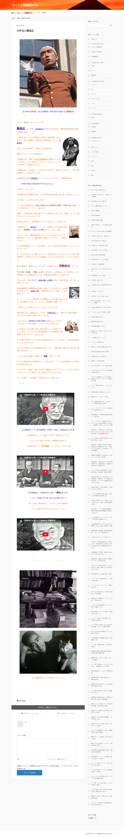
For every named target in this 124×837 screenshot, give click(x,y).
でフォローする (31, 713)
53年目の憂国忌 (95, 210)
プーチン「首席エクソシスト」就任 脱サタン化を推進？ (101, 764)
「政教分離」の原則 (44, 280)
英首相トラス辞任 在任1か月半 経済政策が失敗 (101, 797)
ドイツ (93, 103)
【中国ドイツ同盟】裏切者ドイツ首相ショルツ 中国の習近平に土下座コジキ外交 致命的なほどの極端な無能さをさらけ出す (101, 544)
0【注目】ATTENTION (97, 43)
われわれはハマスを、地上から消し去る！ (101, 269)
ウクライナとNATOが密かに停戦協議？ (101, 231)
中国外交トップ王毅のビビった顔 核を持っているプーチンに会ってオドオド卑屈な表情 (101, 431)
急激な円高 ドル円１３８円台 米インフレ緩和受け (101, 658)
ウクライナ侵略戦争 (96, 47)
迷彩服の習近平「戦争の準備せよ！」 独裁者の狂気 (101, 678)
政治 (19, 700)
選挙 (92, 175)
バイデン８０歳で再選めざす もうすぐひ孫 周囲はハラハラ (101, 606)
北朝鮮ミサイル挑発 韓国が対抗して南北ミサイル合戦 (101, 711)
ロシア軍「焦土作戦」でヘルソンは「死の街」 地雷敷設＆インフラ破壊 (101, 665)
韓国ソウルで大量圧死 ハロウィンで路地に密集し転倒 (101, 744)
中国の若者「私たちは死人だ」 (99, 356)
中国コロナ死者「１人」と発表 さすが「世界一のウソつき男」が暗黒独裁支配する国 (101, 502)
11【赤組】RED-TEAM (97, 62)
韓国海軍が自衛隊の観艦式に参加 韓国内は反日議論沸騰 (101, 751)
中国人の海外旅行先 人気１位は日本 (101, 307)
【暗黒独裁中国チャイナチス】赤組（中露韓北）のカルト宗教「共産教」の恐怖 (101, 525)
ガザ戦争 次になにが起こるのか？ (100, 296)
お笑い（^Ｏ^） (95, 147)
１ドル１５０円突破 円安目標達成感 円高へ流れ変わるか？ (101, 803)
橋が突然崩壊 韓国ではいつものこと (101, 392)
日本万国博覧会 (41, 159)
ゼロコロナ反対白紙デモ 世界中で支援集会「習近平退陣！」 (101, 592)
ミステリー (94, 156)
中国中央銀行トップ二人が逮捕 (99, 259)
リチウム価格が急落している (99, 206)
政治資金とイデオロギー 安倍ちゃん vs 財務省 (101, 195)
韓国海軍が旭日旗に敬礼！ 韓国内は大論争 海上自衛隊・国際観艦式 (101, 698)
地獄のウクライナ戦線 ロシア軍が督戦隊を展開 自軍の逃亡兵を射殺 (101, 704)
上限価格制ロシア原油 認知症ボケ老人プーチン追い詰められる (101, 553)
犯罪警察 (93, 131)
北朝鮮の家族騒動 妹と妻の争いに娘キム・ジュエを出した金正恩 (101, 456)
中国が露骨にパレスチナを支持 (99, 250)
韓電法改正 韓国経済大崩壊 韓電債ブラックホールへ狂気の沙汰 (101, 559)
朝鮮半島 (93, 75)
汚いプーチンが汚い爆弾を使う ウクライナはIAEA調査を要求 (101, 777)
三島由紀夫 (39, 129)
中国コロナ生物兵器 (96, 51)
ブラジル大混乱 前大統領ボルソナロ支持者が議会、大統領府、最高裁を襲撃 (101, 471)
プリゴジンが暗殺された (97, 342)
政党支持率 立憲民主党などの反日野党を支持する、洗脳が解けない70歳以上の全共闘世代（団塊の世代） (102, 463)
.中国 (92, 66)
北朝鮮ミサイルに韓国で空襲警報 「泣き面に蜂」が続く (101, 718)
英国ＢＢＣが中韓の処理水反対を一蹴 (101, 347)
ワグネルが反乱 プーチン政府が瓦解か (101, 365)
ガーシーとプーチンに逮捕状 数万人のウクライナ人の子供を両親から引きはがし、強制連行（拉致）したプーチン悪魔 (101, 423)
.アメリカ (93, 84)
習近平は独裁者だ (96, 215)
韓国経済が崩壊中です (97, 321)
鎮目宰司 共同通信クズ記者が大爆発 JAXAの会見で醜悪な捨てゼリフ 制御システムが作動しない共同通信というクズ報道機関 (101, 447)
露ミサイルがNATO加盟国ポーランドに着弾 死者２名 (101, 632)
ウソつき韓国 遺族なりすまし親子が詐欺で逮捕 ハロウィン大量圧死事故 (101, 625)
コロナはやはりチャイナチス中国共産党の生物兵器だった (101, 371)
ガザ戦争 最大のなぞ (97, 280)
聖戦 (45, 356)
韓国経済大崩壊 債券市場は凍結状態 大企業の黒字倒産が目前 (101, 652)
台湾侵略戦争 (94, 56)
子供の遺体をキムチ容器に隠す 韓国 (101, 574)
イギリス (93, 94)
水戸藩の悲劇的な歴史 (97, 220)
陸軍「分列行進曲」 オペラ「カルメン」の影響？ (101, 301)
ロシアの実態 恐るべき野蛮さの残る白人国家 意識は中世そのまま (101, 790)
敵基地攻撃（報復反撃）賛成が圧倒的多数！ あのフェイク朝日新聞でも (101, 531)
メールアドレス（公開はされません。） (58, 759)
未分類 (93, 170)
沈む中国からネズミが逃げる (99, 201)
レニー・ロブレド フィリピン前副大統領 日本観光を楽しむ (101, 409)
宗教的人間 (34, 291)
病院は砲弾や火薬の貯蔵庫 (98, 255)
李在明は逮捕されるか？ (97, 317)
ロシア (93, 70)
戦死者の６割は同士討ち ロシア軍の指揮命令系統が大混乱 (101, 685)
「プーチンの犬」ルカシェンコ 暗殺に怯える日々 (101, 586)
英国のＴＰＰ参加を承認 (97, 361)
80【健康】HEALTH (96, 137)
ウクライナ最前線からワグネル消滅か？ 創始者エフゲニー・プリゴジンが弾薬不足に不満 (102, 378)
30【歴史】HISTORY (96, 114)
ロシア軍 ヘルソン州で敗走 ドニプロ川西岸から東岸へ (101, 784)
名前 (18, 759)
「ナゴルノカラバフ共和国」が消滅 (100, 312)
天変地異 (93, 127)
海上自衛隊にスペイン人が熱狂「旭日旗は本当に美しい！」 (101, 612)
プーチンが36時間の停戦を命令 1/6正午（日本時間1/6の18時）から (101, 494)
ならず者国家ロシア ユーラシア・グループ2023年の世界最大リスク (101, 518)
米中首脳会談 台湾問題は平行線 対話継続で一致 (101, 638)
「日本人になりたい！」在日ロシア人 (101, 537)
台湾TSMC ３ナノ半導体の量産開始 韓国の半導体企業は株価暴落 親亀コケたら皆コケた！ (101, 510)
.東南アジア (94, 39)
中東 (92, 161)
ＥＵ (92, 89)
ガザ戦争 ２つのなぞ (97, 291)
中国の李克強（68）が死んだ (99, 240)
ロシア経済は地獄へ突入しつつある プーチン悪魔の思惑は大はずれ (101, 402)
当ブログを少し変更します (98, 190)
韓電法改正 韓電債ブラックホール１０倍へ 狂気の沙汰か (101, 599)
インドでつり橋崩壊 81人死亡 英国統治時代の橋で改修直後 (102, 731)
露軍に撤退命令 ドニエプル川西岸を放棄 (101, 671)
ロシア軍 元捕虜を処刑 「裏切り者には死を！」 (101, 645)
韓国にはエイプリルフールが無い (100, 396)
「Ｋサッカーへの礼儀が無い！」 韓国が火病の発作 (101, 579)
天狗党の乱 (51, 313)
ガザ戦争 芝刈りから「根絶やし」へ (101, 236)
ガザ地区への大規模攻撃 (97, 264)
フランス (93, 108)
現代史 (24, 700)
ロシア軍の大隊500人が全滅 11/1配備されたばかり (101, 691)
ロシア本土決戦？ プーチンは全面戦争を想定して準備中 (101, 770)
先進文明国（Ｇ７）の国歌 (98, 275)
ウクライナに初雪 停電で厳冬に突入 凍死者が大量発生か (101, 619)
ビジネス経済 (94, 151)
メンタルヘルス (95, 141)
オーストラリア (95, 98)
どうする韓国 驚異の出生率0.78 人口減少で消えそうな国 (101, 439)
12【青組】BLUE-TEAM (97, 81)
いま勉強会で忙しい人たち (98, 337)
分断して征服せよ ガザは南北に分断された (101, 225)
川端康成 (33, 178)
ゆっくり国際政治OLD (25, 5)
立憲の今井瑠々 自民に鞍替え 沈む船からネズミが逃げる (101, 488)
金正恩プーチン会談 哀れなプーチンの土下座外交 (101, 331)
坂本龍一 (33, 227)
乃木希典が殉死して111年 (98, 326)
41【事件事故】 (95, 123)
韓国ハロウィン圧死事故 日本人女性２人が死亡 (101, 737)
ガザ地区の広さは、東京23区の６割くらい (102, 285)
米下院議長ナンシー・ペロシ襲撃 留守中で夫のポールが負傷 (101, 757)
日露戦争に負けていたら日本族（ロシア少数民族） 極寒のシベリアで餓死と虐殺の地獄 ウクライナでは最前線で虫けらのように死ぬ (101, 479)
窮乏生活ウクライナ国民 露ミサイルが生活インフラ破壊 (101, 724)
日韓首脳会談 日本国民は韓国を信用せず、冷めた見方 (101, 415)
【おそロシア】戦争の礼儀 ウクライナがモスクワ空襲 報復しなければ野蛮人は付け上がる (101, 567)
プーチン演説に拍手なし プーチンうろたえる (101, 386)
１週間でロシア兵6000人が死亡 (99, 245)
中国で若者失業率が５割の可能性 (100, 351)
